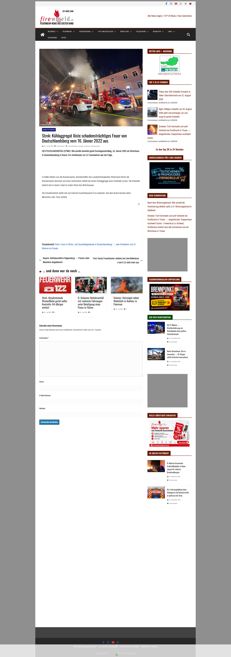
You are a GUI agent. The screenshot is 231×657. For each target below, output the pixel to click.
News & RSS (124, 31)
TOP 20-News (170, 16)
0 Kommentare (60, 146)
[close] (116, 646)
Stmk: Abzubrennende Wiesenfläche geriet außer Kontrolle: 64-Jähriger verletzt (54, 302)
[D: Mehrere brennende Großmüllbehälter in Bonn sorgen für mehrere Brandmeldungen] (156, 472)
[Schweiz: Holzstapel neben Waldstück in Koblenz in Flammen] (127, 279)
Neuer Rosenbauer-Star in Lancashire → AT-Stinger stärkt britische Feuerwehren (177, 354)
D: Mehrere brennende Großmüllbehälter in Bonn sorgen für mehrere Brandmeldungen (176, 468)
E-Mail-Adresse (45, 395)
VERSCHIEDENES (85, 31)
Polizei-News (141, 31)
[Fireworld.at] (42, 34)
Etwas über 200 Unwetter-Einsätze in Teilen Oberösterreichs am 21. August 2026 (175, 95)
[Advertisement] (167, 254)
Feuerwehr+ (67, 31)
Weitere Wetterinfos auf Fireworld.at (169, 73)
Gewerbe (80, 146)
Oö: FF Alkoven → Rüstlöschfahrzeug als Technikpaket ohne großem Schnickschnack (176, 329)
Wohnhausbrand (95, 146)
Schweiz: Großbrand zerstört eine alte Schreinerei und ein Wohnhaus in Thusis (168, 227)
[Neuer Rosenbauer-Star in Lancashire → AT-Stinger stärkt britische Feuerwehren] (156, 359)
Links (170, 31)
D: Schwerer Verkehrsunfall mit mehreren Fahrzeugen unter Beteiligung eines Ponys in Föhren (91, 302)
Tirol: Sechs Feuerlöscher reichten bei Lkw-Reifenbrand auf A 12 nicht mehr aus (116, 260)
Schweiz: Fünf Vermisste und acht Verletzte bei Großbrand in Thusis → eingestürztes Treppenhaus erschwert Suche (169, 132)
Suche (63, 37)
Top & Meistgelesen (105, 31)
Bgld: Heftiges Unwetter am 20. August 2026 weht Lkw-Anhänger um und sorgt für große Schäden (175, 113)
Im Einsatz (51, 31)
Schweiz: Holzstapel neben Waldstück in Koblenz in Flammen (126, 301)
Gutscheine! (52, 37)
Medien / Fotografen (49, 129)
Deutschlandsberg (73, 146)
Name (41, 382)
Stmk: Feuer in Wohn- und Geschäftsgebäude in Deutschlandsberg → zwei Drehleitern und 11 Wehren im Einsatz (89, 246)
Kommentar (44, 338)
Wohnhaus (87, 146)
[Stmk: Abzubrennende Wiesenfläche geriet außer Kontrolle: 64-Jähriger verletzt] (55, 279)
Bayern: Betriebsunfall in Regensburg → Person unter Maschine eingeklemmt (66, 260)
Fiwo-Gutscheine (184, 16)
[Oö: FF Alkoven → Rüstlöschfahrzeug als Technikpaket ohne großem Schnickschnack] (156, 334)
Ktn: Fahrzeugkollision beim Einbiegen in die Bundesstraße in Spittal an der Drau (178, 492)
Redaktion (157, 31)
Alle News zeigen (155, 16)
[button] (56, 31)
